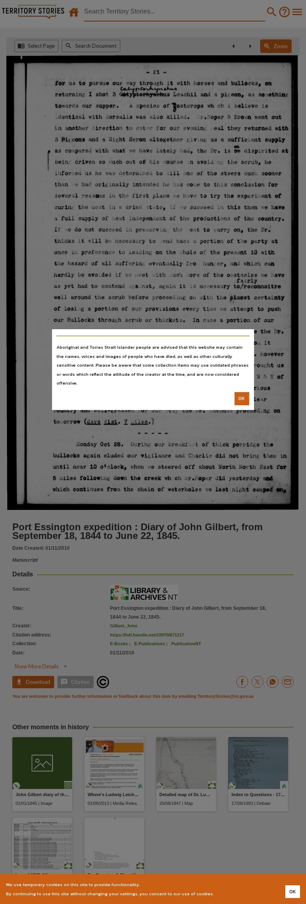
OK (241, 398)
